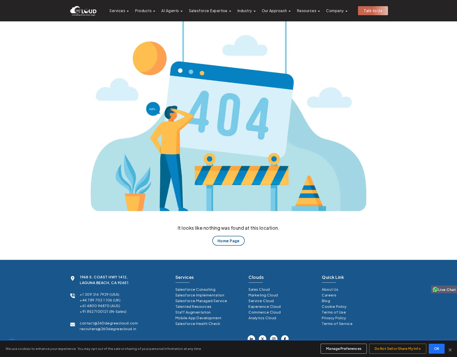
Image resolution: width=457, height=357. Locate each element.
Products (143, 10)
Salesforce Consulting (195, 289)
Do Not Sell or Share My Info (398, 348)
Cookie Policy (334, 306)
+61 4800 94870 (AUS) (100, 305)
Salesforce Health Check (197, 323)
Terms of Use (334, 312)
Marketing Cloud (263, 295)
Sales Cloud (259, 289)
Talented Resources (193, 306)
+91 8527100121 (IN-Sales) (103, 311)
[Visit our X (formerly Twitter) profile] (285, 339)
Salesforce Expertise (208, 10)
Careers (329, 295)
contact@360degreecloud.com (109, 323)
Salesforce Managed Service (201, 300)
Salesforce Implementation (199, 295)
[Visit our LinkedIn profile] (251, 339)
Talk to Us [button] (373, 10)
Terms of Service (337, 323)
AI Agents (170, 10)
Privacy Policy (334, 317)
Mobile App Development (198, 317)
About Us (330, 289)
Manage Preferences (343, 348)
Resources (307, 10)
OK (436, 348)
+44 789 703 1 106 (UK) (100, 300)
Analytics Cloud (262, 317)
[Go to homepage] (83, 11)
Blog (326, 300)
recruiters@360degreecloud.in (108, 328)
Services (117, 10)
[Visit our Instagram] (274, 339)
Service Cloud (261, 300)
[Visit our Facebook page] (262, 339)
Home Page (229, 240)
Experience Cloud (264, 306)
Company (335, 10)
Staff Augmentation (193, 312)
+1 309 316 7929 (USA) (99, 294)
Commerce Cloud (264, 312)
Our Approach (274, 10)
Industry (244, 10)
